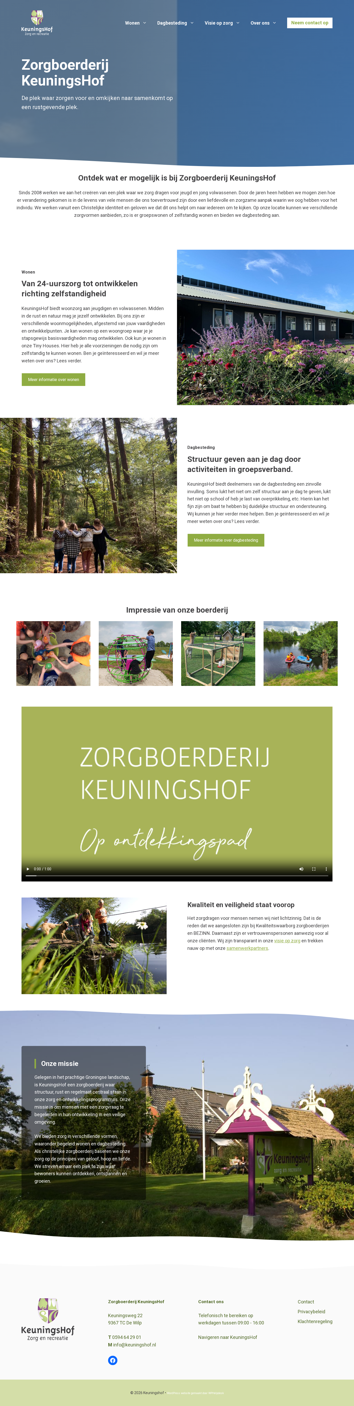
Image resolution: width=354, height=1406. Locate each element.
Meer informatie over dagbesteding (226, 540)
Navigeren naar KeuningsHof (227, 1337)
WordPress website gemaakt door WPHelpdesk (195, 1393)
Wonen (132, 23)
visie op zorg (287, 940)
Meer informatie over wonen (53, 379)
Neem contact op (309, 22)
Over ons (260, 23)
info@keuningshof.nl (134, 1344)
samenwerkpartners (247, 948)
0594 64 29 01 (126, 1337)
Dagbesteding (172, 23)
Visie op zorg (219, 23)
